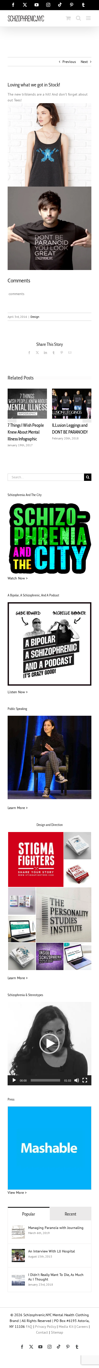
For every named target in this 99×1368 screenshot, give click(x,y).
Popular (28, 1214)
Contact (42, 1332)
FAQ (29, 1326)
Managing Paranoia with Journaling (56, 1227)
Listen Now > (18, 692)
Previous (69, 61)
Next (84, 61)
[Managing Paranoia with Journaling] (18, 1228)
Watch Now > (18, 578)
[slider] (45, 1080)
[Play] (14, 1080)
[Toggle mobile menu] (88, 18)
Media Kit (66, 1326)
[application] (49, 1043)
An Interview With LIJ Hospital (51, 1251)
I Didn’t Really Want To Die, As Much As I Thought (56, 1277)
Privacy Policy (45, 1326)
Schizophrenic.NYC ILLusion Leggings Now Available (26, 432)
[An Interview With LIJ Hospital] (18, 1251)
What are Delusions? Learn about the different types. (69, 432)
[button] (12, 418)
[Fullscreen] (84, 1080)
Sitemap (57, 1332)
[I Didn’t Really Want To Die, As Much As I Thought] (18, 1275)
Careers (82, 1326)
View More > (17, 1192)
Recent (70, 1214)
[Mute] (76, 1080)
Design (34, 317)
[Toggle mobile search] (78, 18)
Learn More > (18, 807)
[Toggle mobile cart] (68, 18)
